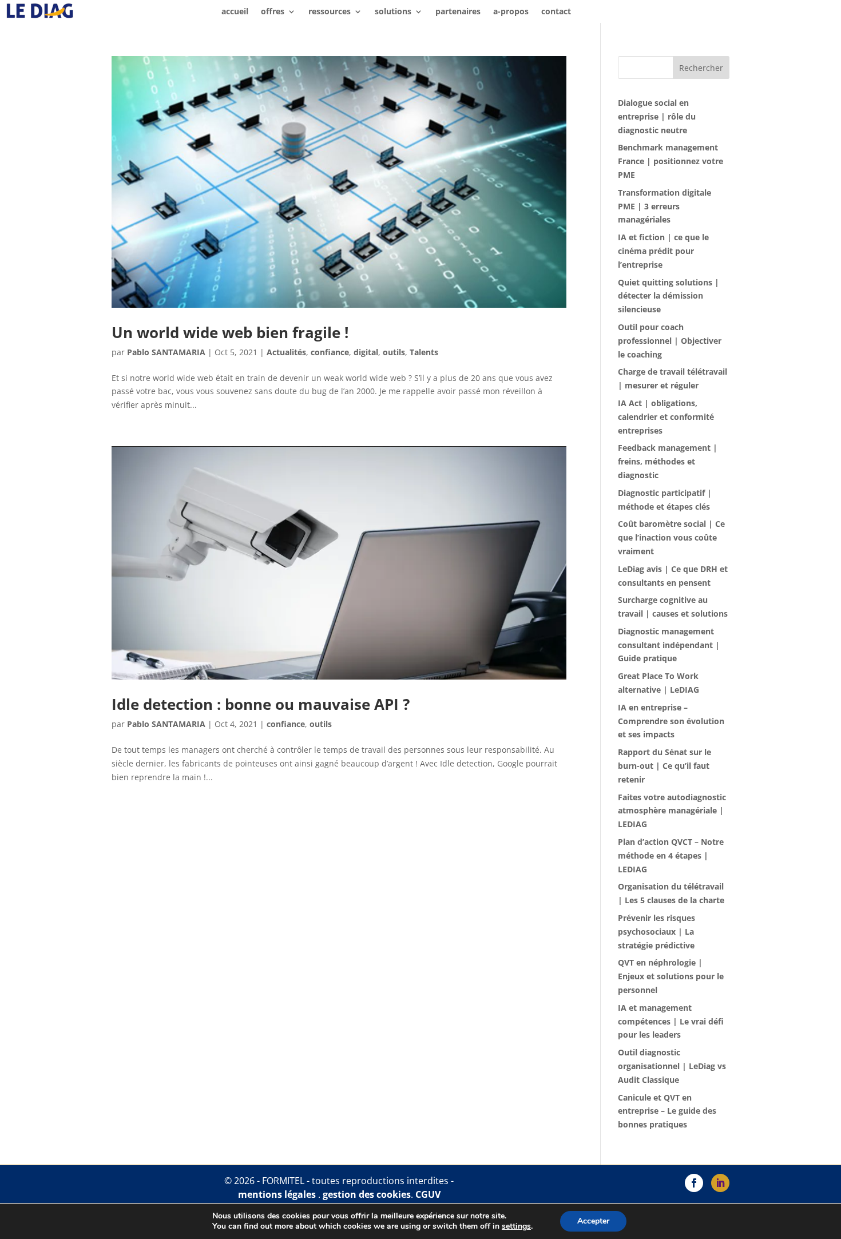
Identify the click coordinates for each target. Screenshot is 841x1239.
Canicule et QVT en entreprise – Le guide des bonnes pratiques (667, 1111)
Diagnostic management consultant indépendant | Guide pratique (669, 645)
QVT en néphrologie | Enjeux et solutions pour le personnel (671, 976)
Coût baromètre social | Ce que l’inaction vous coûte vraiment (671, 537)
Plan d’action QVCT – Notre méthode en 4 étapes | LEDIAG (671, 855)
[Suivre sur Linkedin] (720, 1183)
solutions (393, 12)
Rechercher (701, 67)
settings (516, 1226)
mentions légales (277, 1194)
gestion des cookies (367, 1194)
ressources (329, 12)
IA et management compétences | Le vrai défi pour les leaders (671, 1021)
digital (366, 352)
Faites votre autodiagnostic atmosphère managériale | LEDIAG (672, 811)
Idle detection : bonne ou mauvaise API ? (261, 704)
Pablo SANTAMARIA (166, 352)
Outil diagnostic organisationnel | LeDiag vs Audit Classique (672, 1066)
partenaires (458, 12)
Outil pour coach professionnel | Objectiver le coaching (669, 340)
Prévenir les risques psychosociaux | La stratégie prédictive (656, 931)
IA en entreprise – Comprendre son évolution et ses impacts (671, 721)
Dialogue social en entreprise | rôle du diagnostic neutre (657, 116)
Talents (424, 352)
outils (394, 352)
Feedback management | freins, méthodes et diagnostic (667, 461)
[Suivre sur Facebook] (694, 1183)
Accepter (593, 1221)
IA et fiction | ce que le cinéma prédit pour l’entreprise (663, 251)
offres (272, 12)
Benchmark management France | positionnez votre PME (670, 161)
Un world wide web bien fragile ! (230, 332)
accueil (234, 12)
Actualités (286, 352)
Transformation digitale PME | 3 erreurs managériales (664, 206)
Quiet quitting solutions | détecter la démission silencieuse (668, 296)
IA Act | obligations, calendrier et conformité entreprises (666, 417)
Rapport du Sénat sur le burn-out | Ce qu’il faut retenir (664, 765)
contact (556, 12)
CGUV (428, 1194)
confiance (330, 352)
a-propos (511, 12)
